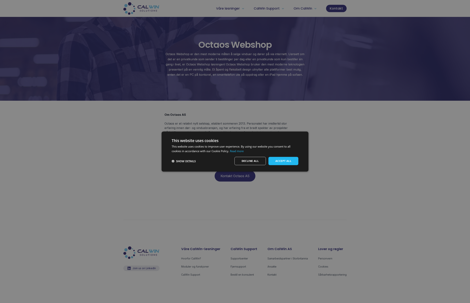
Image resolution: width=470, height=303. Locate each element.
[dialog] (235, 151)
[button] (184, 161)
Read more (237, 151)
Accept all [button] (283, 161)
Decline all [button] (250, 161)
